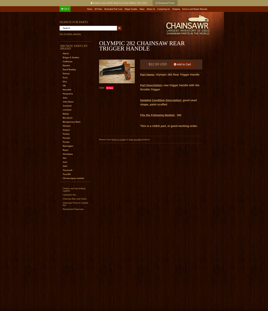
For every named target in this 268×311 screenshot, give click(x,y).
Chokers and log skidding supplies (74, 189)
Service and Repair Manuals (194, 9)
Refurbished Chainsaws (73, 209)
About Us (151, 9)
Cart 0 (66, 9)
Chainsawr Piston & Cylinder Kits (75, 204)
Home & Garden (119, 139)
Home (89, 9)
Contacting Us (163, 9)
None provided (135, 139)
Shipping (176, 9)
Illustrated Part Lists (113, 9)
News (142, 9)
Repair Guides (131, 9)
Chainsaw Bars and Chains (75, 199)
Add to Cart (183, 64)
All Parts (98, 9)
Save (111, 88)
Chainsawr (170, 24)
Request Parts (166, 3)
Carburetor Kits (69, 195)
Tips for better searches (70, 34)
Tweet (101, 87)
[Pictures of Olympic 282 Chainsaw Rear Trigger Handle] (117, 71)
